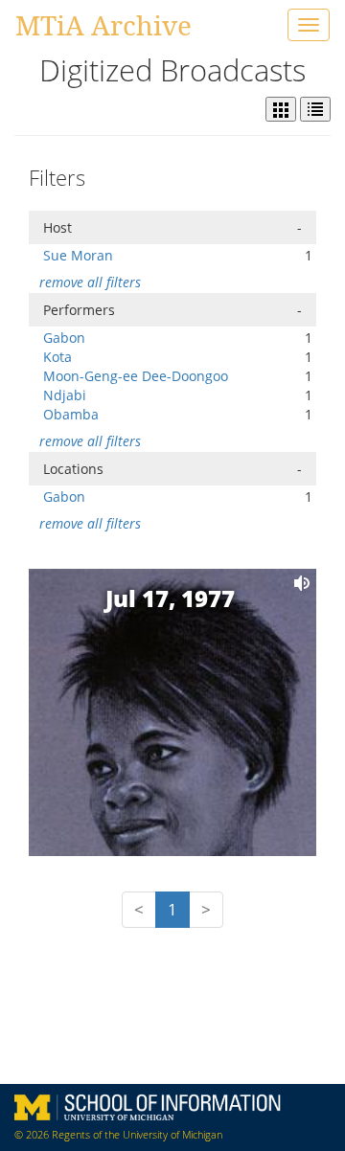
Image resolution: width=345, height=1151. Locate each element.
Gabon (64, 337)
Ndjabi (64, 395)
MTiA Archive (103, 25)
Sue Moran (78, 255)
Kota (57, 357)
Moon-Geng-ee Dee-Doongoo (135, 376)
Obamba (71, 414)
